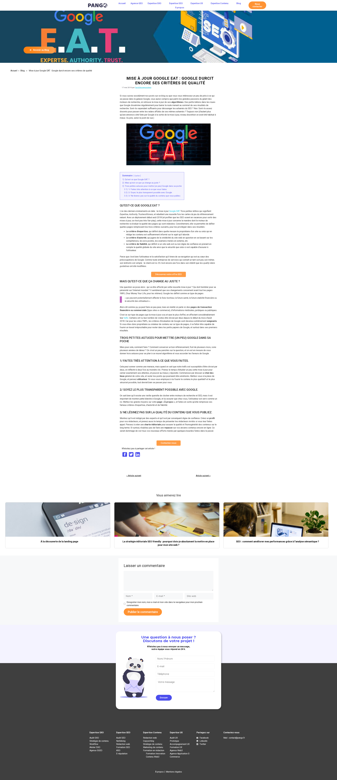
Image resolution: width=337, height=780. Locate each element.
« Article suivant (134, 475)
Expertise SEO (176, 3)
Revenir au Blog (41, 50)
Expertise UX (197, 3)
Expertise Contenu (220, 3)
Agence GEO (137, 3)
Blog (238, 3)
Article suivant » (203, 475)
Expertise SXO (154, 3)
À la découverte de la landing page (59, 541)
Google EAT (174, 211)
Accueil (122, 3)
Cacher (137, 176)
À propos (179, 7)
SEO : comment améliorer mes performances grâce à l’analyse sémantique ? (277, 541)
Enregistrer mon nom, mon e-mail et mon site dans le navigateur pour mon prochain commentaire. (164, 604)
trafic (126, 318)
